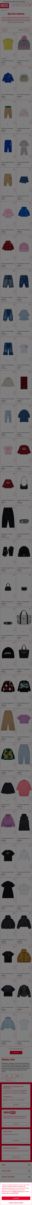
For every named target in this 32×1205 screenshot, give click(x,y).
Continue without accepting (16, 1202)
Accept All (16, 1198)
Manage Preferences (18, 1191)
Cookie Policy (14, 1193)
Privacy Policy (5, 1193)
